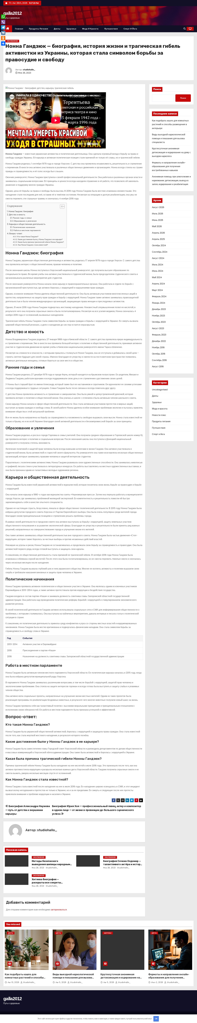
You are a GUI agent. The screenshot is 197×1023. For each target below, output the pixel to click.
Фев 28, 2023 (38, 867)
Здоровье (71, 28)
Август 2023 (158, 328)
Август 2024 (158, 258)
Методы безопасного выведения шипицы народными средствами (52, 864)
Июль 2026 (157, 213)
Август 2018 (158, 366)
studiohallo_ (29, 70)
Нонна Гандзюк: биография (20, 211)
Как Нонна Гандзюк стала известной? (33, 245)
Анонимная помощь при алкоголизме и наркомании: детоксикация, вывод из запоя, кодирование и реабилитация (171, 180)
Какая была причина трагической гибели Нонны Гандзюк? (41, 242)
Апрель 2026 (158, 232)
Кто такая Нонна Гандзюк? (27, 236)
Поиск (157, 89)
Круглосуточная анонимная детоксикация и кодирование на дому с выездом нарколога (171, 152)
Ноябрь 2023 (158, 315)
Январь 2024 (158, 302)
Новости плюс (159, 415)
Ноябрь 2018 (158, 347)
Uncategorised (12, 41)
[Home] (7, 28)
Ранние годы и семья (22, 218)
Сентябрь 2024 (159, 251)
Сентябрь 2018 (159, 360)
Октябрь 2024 (159, 245)
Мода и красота (90, 28)
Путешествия (111, 28)
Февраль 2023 (159, 334)
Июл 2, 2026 (157, 982)
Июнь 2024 (157, 270)
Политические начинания (24, 227)
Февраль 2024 (159, 296)
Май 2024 (157, 277)
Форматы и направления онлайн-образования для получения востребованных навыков (169, 166)
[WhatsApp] (3, 16)
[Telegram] (3, 27)
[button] (184, 28)
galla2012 (12, 13)
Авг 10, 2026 (14, 982)
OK (156, 1018)
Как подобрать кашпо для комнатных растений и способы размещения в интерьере (170, 124)
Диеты (57, 28)
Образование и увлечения (25, 221)
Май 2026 (157, 226)
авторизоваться (59, 909)
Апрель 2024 (158, 283)
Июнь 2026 (157, 220)
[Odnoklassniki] (3, 38)
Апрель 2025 (158, 239)
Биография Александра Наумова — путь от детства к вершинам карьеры (27, 810)
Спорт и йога (130, 28)
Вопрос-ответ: (15, 233)
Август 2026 (158, 207)
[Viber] (3, 22)
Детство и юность (17, 214)
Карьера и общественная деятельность (27, 224)
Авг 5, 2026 (61, 982)
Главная (19, 28)
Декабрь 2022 (159, 341)
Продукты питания (38, 28)
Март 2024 (157, 290)
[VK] (3, 32)
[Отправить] (3, 43)
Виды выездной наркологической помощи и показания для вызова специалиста (168, 138)
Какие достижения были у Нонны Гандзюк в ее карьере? (40, 239)
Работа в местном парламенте (27, 230)
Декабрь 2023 (159, 309)
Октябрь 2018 (158, 353)
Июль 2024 (157, 264)
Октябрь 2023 (159, 322)
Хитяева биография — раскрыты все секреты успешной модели (46, 882)
